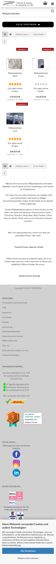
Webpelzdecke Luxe (15, 129)
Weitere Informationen (28, 558)
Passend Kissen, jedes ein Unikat (29, 247)
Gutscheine (6, 317)
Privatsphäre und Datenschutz (14, 303)
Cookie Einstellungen (10, 355)
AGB (4, 307)
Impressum (6, 312)
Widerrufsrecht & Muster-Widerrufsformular (13, 338)
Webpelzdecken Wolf (15, 74)
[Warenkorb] (45, 3)
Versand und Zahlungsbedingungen (11, 329)
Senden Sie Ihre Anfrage (29, 276)
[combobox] (22, 34)
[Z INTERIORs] (18, 3)
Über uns (5, 345)
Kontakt (5, 322)
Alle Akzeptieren (28, 551)
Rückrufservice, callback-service (15, 350)
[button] (5, 34)
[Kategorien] (52, 3)
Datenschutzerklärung (11, 545)
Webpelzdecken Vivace (41, 74)
